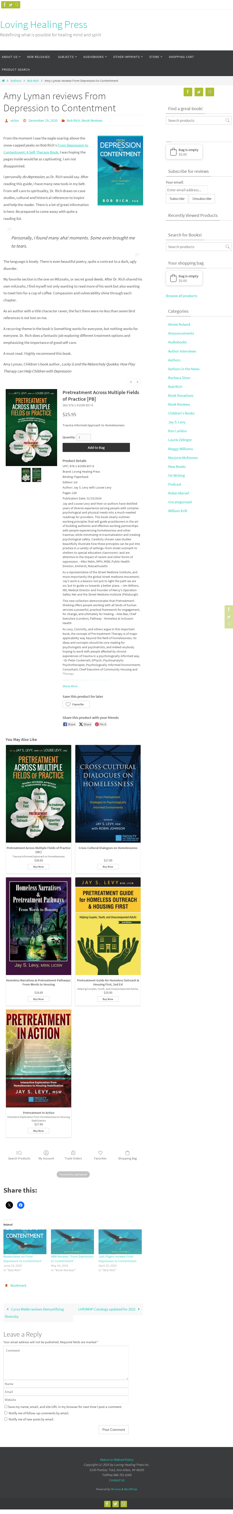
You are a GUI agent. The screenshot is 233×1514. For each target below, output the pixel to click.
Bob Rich (33, 81)
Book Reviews (92, 120)
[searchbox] (199, 120)
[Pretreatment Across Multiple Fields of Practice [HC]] (38, 792)
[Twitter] (10, 4)
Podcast (174, 484)
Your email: (175, 182)
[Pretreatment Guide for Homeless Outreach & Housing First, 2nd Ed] (108, 925)
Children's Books (181, 413)
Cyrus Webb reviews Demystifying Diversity (34, 1310)
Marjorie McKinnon (183, 457)
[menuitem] (131, 380)
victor (14, 120)
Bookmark (18, 1283)
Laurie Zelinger (180, 439)
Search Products (19, 1157)
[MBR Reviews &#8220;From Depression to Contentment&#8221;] (72, 1240)
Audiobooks (177, 342)
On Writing (176, 475)
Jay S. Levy (176, 421)
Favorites (100, 1157)
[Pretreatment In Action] (38, 1057)
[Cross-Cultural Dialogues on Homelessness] (108, 792)
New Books (177, 466)
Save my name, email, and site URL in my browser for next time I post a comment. (65, 1404)
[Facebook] (4, 4)
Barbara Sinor (179, 377)
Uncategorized (180, 501)
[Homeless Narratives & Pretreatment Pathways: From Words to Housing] (38, 925)
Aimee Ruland (179, 324)
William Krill (177, 510)
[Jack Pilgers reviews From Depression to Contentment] (120, 1240)
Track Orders (73, 1157)
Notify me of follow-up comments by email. (39, 1410)
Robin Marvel (178, 493)
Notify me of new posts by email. (31, 1417)
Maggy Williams (180, 448)
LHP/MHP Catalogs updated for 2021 (107, 1306)
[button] (76, 703)
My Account (46, 1157)
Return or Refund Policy (116, 1457)
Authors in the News (184, 368)
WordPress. (130, 1487)
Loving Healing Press (43, 24)
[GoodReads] (16, 4)
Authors (15, 81)
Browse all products (181, 295)
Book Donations (180, 395)
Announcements (181, 333)
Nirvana (116, 1487)
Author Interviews (182, 351)
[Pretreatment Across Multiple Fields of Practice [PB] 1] (36, 474)
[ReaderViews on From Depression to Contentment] (24, 1240)
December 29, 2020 (43, 120)
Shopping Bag (127, 1157)
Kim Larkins (177, 430)
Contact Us (116, 1477)
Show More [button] (70, 685)
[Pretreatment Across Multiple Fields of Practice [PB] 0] (26, 474)
